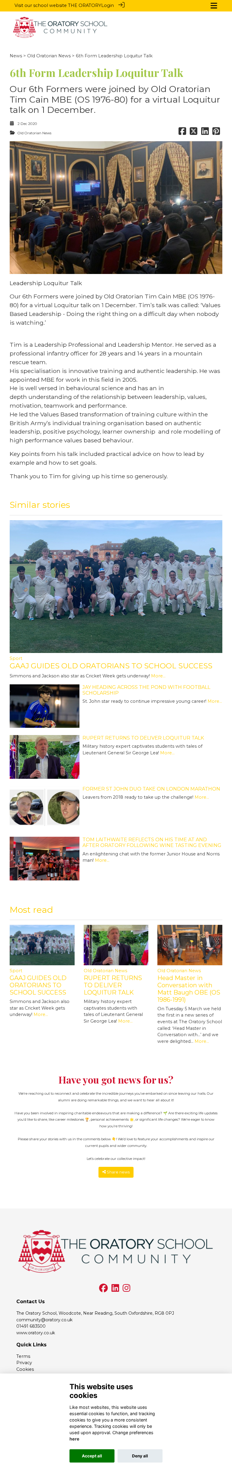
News (16, 56)
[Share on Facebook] (182, 133)
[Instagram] (126, 1290)
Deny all (140, 1455)
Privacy (24, 1362)
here (74, 1438)
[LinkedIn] (115, 1290)
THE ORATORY (84, 5)
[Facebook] (103, 1290)
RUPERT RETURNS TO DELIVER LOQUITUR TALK (143, 738)
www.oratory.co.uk (35, 1333)
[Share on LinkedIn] (205, 133)
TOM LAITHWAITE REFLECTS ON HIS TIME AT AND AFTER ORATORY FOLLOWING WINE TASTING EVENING (151, 842)
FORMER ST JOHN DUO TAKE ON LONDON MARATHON (151, 789)
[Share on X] (193, 133)
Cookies (25, 1369)
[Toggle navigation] (214, 5)
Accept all (92, 1455)
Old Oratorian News (49, 56)
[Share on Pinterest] (216, 133)
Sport (16, 658)
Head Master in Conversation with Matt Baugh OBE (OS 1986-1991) (188, 988)
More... (158, 676)
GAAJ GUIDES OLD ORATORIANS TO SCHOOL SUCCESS (111, 665)
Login (107, 5)
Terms (23, 1356)
